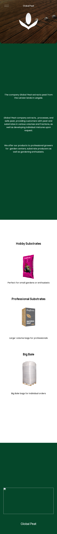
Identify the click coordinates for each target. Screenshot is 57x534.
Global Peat (28, 5)
